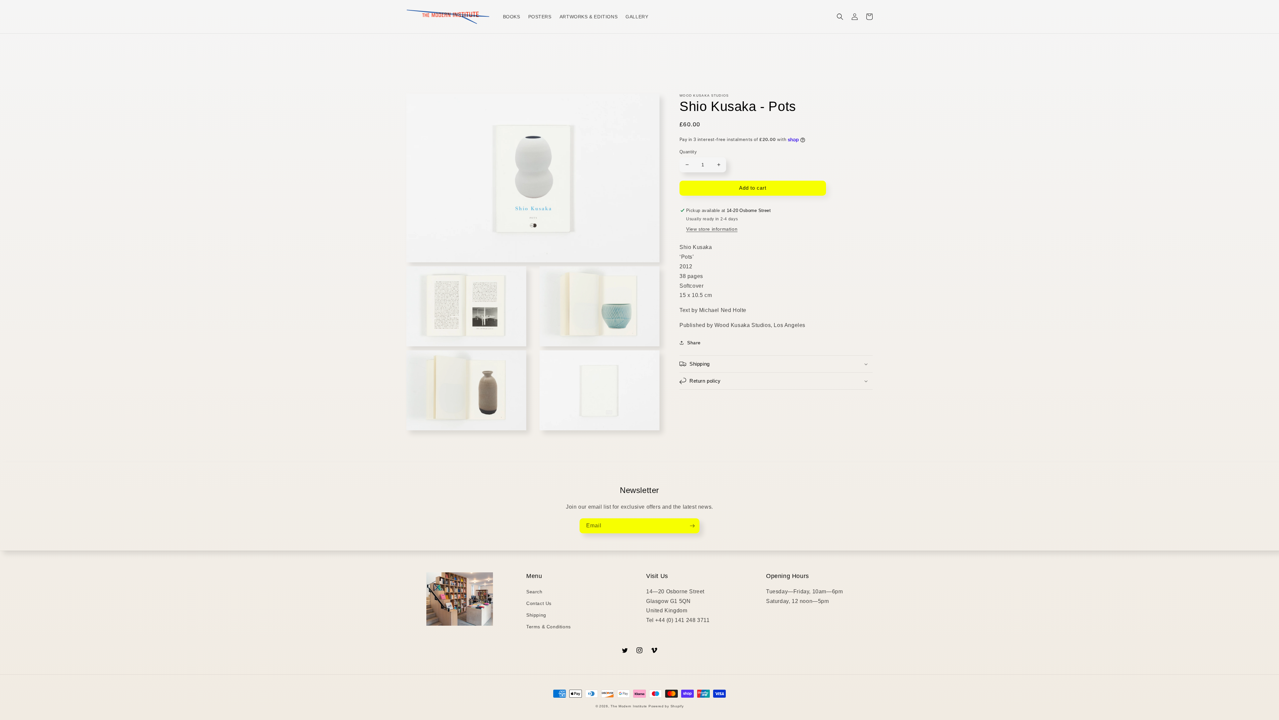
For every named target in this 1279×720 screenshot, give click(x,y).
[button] (840, 16)
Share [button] (694, 342)
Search (534, 591)
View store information (711, 229)
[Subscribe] (692, 525)
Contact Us (539, 603)
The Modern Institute (629, 706)
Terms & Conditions (548, 626)
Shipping (536, 615)
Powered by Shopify (666, 706)
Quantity (688, 151)
